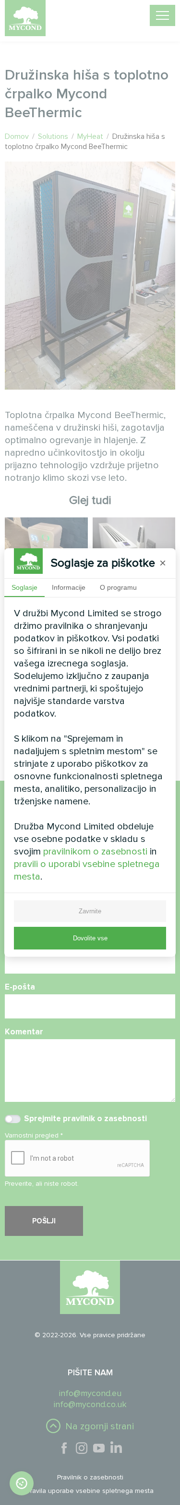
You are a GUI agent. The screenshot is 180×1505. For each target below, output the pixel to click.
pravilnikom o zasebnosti (95, 851)
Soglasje (24, 587)
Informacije (68, 587)
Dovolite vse (90, 938)
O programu (118, 587)
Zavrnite (90, 911)
